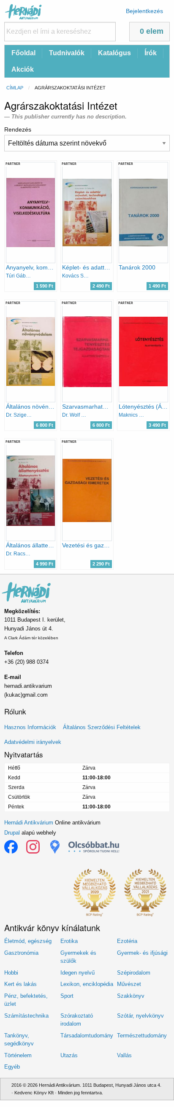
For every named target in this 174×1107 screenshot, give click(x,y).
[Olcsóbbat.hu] (93, 846)
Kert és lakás (20, 984)
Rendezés (17, 129)
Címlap (14, 87)
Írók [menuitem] (150, 53)
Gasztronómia (21, 953)
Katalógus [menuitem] (114, 53)
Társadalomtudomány (86, 1035)
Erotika (69, 941)
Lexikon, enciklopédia (86, 984)
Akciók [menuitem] (22, 69)
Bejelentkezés (144, 11)
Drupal (12, 833)
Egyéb (12, 1067)
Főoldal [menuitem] (23, 53)
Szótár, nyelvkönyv (140, 1016)
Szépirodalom (133, 973)
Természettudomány (142, 1035)
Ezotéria (127, 941)
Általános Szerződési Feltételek (102, 727)
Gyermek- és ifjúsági (142, 953)
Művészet (129, 984)
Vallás (124, 1055)
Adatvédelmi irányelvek (32, 742)
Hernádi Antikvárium (28, 822)
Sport (66, 996)
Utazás (69, 1055)
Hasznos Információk (30, 727)
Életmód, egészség (28, 941)
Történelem (18, 1055)
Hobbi (11, 973)
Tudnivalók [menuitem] (66, 53)
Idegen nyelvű (77, 973)
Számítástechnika (26, 1016)
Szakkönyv (130, 996)
